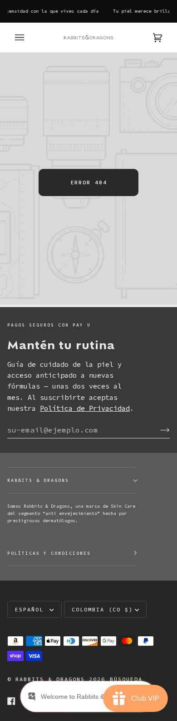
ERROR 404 (88, 182)
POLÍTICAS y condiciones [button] (49, 553)
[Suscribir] (158, 430)
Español (31, 609)
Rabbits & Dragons (50, 679)
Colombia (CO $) (102, 609)
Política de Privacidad (85, 408)
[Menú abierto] (28, 37)
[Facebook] (11, 701)
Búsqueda (126, 679)
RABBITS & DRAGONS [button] (38, 480)
